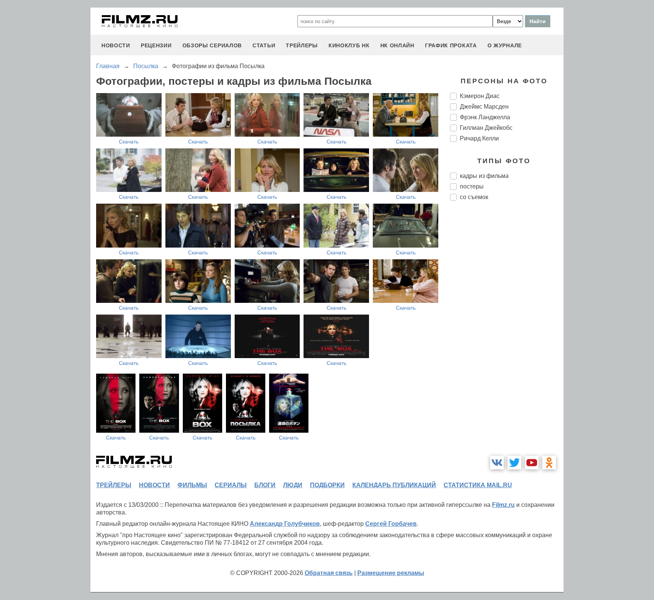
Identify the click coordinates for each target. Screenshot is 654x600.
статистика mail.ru (478, 485)
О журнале (504, 45)
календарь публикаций (394, 485)
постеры (472, 186)
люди (292, 485)
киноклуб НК (349, 45)
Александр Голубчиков (285, 524)
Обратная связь (329, 573)
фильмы (192, 485)
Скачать (129, 142)
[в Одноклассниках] (549, 462)
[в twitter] (514, 462)
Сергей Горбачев (391, 524)
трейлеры (302, 45)
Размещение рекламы (390, 573)
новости (115, 45)
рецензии (156, 45)
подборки (327, 485)
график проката (451, 45)
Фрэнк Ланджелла (485, 117)
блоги (265, 485)
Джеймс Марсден (484, 106)
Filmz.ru (503, 505)
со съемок (474, 197)
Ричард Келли (479, 138)
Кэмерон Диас (480, 96)
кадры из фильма (484, 176)
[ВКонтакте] (497, 462)
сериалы (231, 485)
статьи (263, 45)
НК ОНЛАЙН (397, 45)
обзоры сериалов (212, 45)
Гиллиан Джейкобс (486, 128)
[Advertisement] (507, 333)
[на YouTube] (532, 462)
